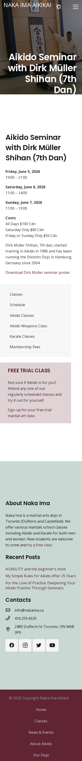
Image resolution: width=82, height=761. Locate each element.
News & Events (41, 732)
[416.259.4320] (10, 618)
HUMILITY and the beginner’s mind (35, 569)
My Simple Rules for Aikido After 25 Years (40, 575)
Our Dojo (41, 755)
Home (41, 709)
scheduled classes (39, 394)
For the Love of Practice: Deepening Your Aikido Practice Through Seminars (40, 585)
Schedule (17, 304)
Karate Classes (22, 336)
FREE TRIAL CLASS (29, 370)
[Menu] (75, 7)
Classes (16, 294)
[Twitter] (39, 645)
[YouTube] (52, 645)
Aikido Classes (22, 315)
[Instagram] (25, 645)
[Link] (58, 7)
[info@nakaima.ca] (10, 610)
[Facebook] (11, 645)
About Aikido (41, 743)
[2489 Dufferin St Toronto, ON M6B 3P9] (10, 629)
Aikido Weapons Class (28, 325)
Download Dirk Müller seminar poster (37, 272)
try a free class (39, 544)
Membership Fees (25, 346)
